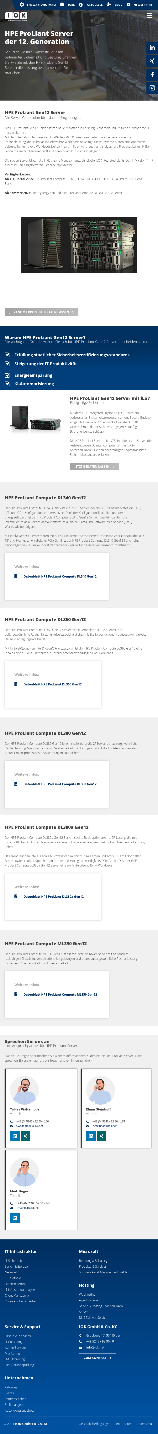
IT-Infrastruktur (21, 1251)
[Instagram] (152, 88)
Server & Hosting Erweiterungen (101, 1306)
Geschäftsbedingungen (94, 1424)
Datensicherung (15, 1284)
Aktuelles (11, 1387)
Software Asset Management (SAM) (103, 1272)
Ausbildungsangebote (19, 1410)
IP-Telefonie (13, 1278)
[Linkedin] (152, 48)
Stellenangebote (16, 1405)
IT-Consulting (13, 1342)
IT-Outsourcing (15, 1359)
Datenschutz (145, 1424)
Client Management (18, 1295)
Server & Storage (16, 1266)
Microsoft (88, 1251)
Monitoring (12, 1353)
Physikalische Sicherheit (21, 1301)
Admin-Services (15, 1347)
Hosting (86, 1285)
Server (83, 1312)
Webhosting (87, 1294)
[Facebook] (152, 74)
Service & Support (22, 1326)
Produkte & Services (93, 1266)
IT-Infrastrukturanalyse (20, 1289)
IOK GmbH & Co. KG (98, 1326)
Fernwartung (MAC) (40, 5)
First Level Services (18, 1336)
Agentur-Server (89, 1300)
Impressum (124, 1424)
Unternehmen (19, 1378)
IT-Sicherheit (13, 1261)
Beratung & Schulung (93, 1261)
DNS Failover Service (93, 1317)
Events (9, 1393)
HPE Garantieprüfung (19, 1365)
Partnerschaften (15, 1399)
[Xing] (152, 61)
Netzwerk (11, 1272)
